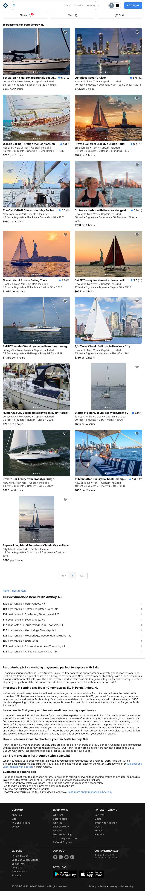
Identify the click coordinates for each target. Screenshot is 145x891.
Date (67, 5)
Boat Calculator (61, 826)
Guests (91, 5)
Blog (14, 818)
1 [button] (72, 575)
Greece (98, 830)
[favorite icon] (65, 32)
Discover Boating (62, 834)
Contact (16, 826)
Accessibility (127, 886)
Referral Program (62, 842)
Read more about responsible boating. (90, 791)
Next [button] (82, 575)
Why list (57, 822)
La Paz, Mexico (20, 855)
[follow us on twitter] (55, 857)
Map (70, 15)
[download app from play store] (65, 874)
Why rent (58, 814)
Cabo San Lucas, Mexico (25, 859)
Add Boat (133, 5)
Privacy (93, 886)
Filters (26, 15)
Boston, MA (18, 863)
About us (17, 814)
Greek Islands (19, 871)
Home (6, 590)
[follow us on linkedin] (72, 857)
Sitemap (113, 886)
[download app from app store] (91, 874)
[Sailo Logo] (5, 5)
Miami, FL (17, 867)
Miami (97, 818)
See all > (99, 834)
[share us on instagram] (66, 857)
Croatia (98, 826)
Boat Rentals (60, 818)
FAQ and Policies (21, 822)
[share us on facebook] (61, 857)
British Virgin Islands (105, 822)
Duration (78, 5)
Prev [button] (63, 575)
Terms (103, 886)
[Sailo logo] (17, 886)
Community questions (65, 838)
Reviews (57, 830)
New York (99, 814)
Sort (121, 15)
